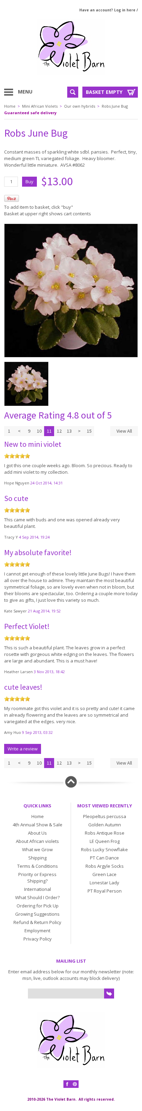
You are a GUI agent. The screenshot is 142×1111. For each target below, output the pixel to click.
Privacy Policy (37, 939)
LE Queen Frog (105, 841)
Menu (25, 91)
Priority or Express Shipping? (37, 877)
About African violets (37, 841)
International (37, 889)
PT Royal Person (105, 891)
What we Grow (37, 849)
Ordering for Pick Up (38, 906)
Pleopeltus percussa (104, 816)
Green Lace (104, 874)
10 (39, 431)
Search (72, 92)
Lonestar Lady (104, 882)
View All (124, 431)
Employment (37, 930)
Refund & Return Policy (37, 922)
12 (59, 431)
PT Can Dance (104, 858)
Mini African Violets (40, 106)
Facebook (67, 1084)
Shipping (37, 858)
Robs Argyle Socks (104, 866)
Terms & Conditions (37, 866)
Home (10, 106)
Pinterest (75, 1084)
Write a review (23, 749)
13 (69, 431)
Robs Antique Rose (104, 833)
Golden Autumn (104, 825)
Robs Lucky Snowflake (104, 849)
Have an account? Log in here (107, 10)
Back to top (71, 782)
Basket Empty (104, 92)
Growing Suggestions (37, 914)
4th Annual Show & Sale (37, 825)
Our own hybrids (79, 106)
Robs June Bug (115, 106)
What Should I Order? (37, 897)
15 (89, 431)
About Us (37, 833)
